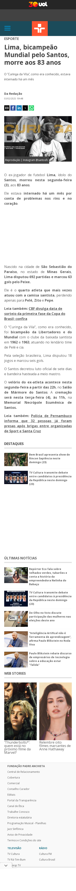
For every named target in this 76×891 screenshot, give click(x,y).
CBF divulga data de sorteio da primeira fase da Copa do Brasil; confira (34, 313)
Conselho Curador (18, 789)
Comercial (13, 783)
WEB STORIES (15, 673)
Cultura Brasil (47, 859)
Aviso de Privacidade (20, 834)
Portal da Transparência (21, 800)
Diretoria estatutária (19, 817)
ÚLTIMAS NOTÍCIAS (20, 558)
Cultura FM (45, 854)
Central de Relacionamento (23, 772)
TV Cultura (40, 28)
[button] (7, 108)
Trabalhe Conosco (18, 812)
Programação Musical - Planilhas (26, 823)
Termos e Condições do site (24, 840)
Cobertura (13, 777)
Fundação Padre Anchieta (26, 766)
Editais (11, 795)
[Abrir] (7, 28)
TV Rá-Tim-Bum (16, 859)
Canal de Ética (15, 806)
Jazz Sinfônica (15, 829)
